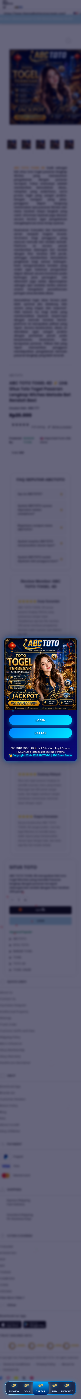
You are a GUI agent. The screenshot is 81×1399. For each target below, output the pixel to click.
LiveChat (67, 1391)
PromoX (14, 1391)
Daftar (40, 1391)
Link (54, 1391)
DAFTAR (41, 733)
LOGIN (41, 720)
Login (26, 1391)
